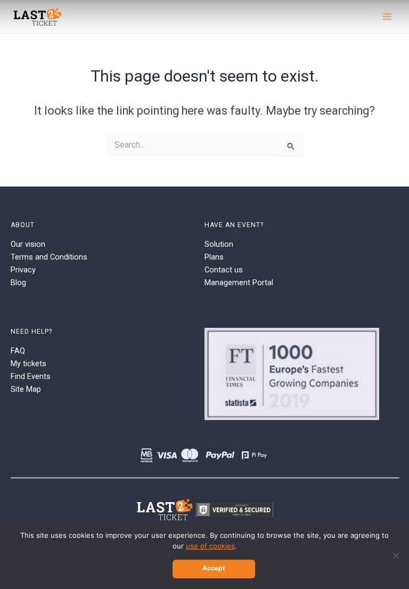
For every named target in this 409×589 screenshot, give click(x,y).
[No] (395, 555)
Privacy (23, 270)
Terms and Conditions (49, 257)
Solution (218, 244)
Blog (18, 282)
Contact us (223, 270)
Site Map (26, 389)
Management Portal (238, 282)
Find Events (31, 376)
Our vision (28, 244)
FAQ (18, 351)
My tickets (28, 363)
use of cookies (210, 546)
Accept (213, 568)
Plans (214, 257)
